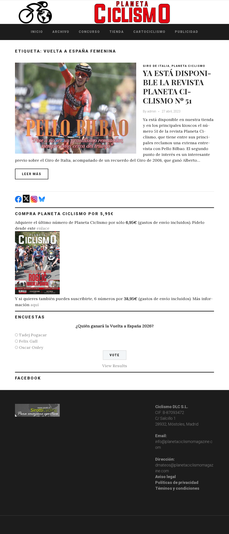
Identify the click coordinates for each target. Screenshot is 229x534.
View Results (114, 365)
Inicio (37, 32)
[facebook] (19, 201)
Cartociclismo (149, 32)
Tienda (116, 32)
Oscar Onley (31, 347)
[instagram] (34, 201)
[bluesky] (42, 201)
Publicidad (186, 32)
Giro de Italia (156, 66)
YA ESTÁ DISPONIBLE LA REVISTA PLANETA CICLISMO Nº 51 (177, 86)
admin (151, 111)
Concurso (89, 32)
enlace (43, 228)
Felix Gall (28, 341)
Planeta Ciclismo (188, 66)
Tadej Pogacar (33, 334)
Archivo (60, 32)
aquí (34, 304)
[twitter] (27, 201)
